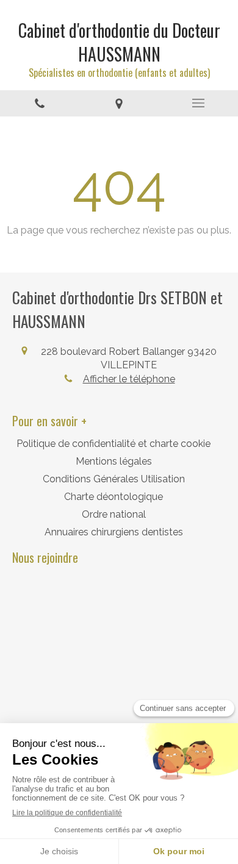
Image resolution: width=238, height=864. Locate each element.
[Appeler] (39, 103)
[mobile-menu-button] (198, 103)
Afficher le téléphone (129, 379)
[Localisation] (119, 103)
